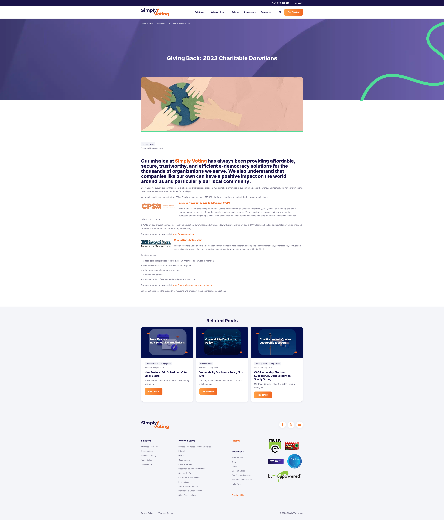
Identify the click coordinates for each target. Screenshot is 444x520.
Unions (181, 455)
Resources (249, 12)
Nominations (146, 464)
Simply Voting (191, 161)
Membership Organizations (190, 491)
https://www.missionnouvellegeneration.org (193, 285)
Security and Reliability (242, 479)
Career (235, 466)
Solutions (199, 12)
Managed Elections (149, 447)
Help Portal (237, 484)
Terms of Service (165, 513)
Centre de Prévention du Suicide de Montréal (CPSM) (204, 203)
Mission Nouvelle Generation (188, 240)
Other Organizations (187, 495)
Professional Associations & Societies (194, 447)
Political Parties (185, 464)
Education (182, 451)
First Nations (183, 482)
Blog (234, 462)
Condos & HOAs (185, 473)
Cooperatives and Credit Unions (192, 469)
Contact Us (266, 12)
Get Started (293, 12)
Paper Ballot (146, 460)
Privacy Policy (147, 513)
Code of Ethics (238, 471)
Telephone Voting (148, 455)
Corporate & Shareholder (189, 477)
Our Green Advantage (241, 475)
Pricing (235, 12)
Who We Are (237, 457)
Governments (184, 460)
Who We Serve (218, 12)
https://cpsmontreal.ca (183, 234)
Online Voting (147, 451)
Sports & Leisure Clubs (188, 486)
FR (280, 12)
